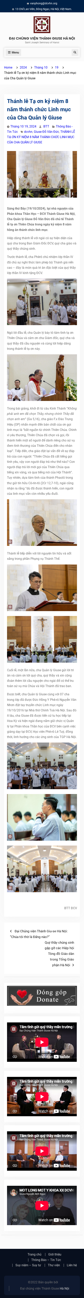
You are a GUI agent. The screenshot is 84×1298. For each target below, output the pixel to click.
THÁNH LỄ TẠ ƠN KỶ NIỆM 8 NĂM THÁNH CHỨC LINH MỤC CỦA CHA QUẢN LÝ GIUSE (41, 137)
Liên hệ (72, 1265)
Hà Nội (64, 1288)
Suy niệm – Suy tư (28, 1265)
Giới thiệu (54, 1254)
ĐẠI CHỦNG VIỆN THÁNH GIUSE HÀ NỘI (42, 38)
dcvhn (28, 132)
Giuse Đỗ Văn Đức (46, 132)
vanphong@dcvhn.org (43, 3)
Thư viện (54, 1265)
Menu (15, 52)
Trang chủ (34, 1254)
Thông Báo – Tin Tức (46, 1260)
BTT (46, 126)
